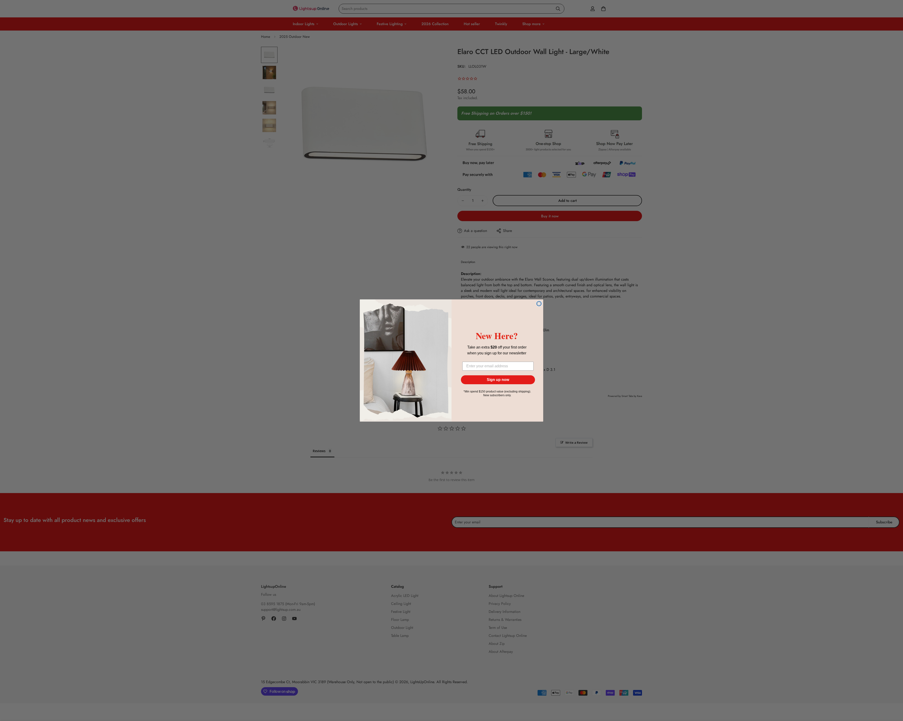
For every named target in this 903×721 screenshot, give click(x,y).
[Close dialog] (539, 303)
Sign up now (498, 380)
